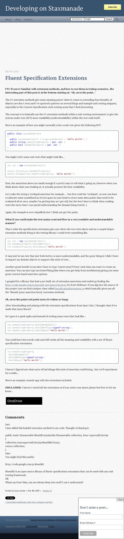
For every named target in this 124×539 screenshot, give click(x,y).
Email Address (87, 522)
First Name (85, 513)
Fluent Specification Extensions (46, 77)
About (8, 19)
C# (50, 490)
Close (120, 500)
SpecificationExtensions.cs (69, 288)
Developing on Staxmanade (44, 8)
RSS (117, 19)
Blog (17, 19)
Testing (46, 490)
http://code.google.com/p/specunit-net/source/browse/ (36, 285)
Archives (28, 19)
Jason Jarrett (31, 526)
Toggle (51, 526)
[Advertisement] (62, 43)
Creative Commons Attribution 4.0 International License (53, 520)
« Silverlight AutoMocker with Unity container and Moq (28, 502)
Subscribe (112, 7)
